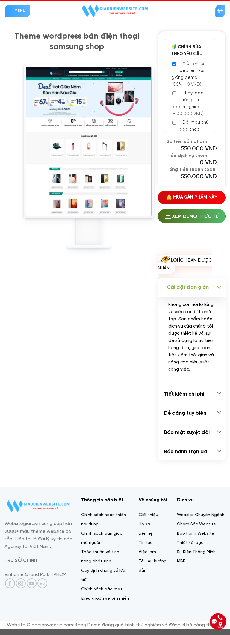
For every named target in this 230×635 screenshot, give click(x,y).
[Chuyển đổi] (219, 287)
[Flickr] (42, 583)
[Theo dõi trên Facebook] (10, 583)
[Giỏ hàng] (220, 11)
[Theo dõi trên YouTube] (32, 583)
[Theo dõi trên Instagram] (21, 583)
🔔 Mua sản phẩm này (191, 197)
